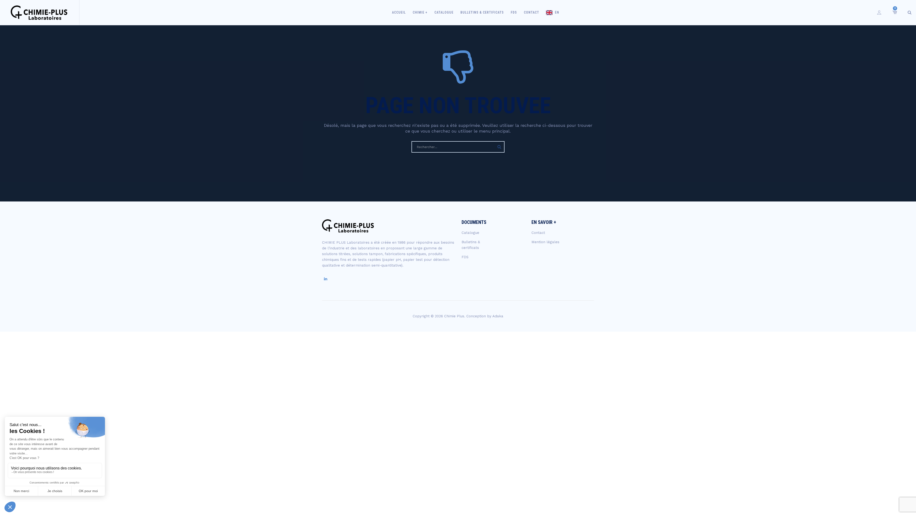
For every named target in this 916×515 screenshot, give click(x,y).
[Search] (909, 12)
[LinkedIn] (325, 279)
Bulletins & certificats (482, 12)
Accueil (399, 12)
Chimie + (420, 12)
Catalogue (443, 12)
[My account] (879, 12)
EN (557, 12)
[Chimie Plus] (39, 12)
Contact (531, 12)
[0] (894, 12)
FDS (514, 12)
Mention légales (545, 242)
